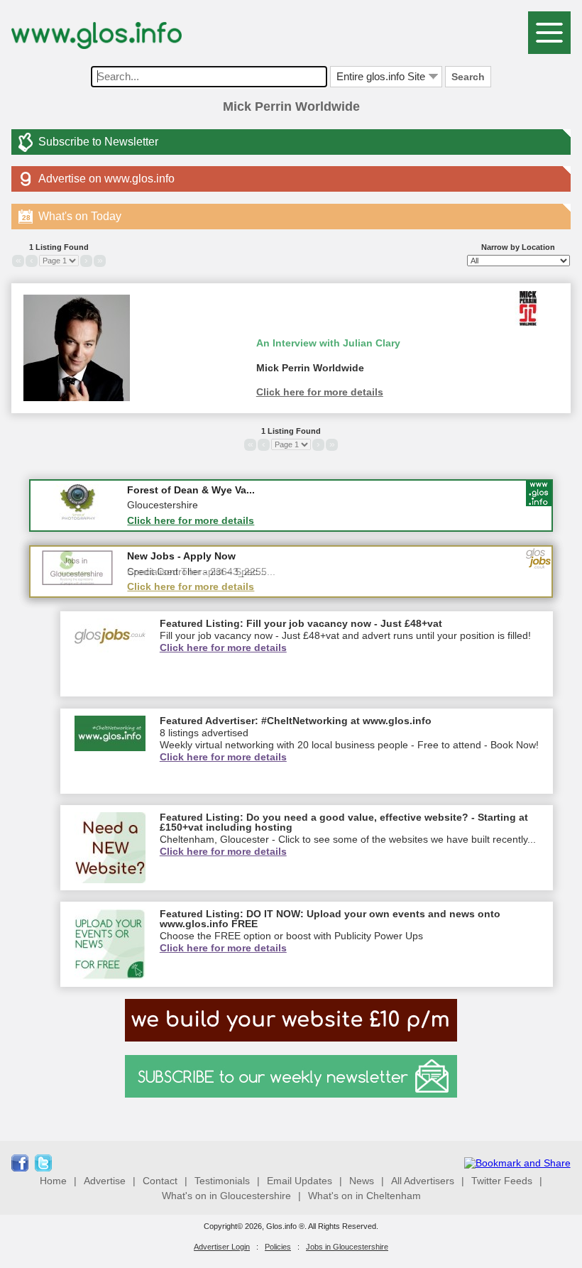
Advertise (105, 1180)
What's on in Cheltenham (364, 1195)
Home (53, 1180)
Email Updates (299, 1180)
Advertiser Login (222, 1246)
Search (468, 76)
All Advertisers (422, 1180)
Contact (160, 1180)
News (361, 1180)
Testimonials (222, 1180)
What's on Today (71, 216)
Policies (278, 1246)
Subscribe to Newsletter (98, 142)
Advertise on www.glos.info (106, 179)
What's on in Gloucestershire (226, 1195)
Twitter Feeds (501, 1180)
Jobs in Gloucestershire (347, 1246)
